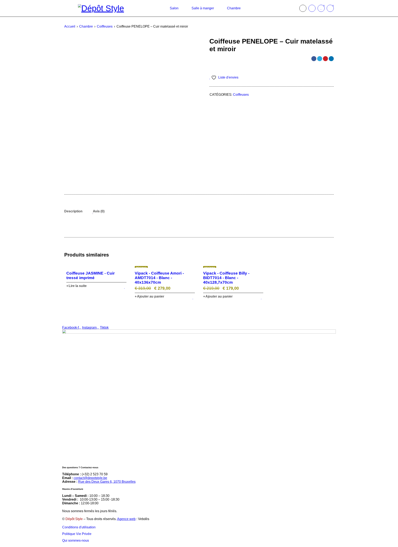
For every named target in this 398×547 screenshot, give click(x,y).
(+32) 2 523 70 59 (95, 474)
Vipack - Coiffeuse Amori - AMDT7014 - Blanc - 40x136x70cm (159, 277)
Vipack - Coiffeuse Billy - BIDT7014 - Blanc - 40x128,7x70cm (226, 277)
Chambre (86, 26)
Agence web (126, 519)
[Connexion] (311, 8)
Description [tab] (73, 211)
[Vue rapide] (96, 266)
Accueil (69, 26)
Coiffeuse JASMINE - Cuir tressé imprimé (90, 275)
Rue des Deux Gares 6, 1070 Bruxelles (107, 481)
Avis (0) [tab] (98, 211)
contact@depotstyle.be (90, 478)
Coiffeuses (105, 26)
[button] (149, 296)
